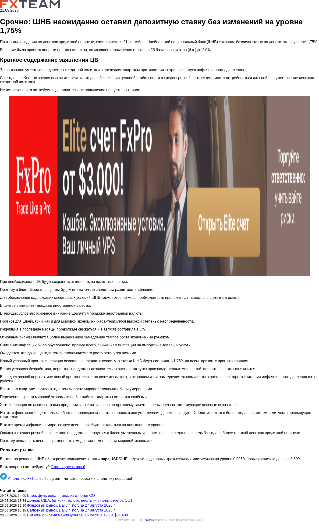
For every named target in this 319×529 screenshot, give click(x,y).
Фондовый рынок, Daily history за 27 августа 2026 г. (71, 505)
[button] (159, 186)
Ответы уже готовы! (68, 467)
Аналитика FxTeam (24, 478)
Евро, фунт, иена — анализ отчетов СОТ (62, 496)
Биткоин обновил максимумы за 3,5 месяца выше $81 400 (77, 515)
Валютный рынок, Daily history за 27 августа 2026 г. (71, 510)
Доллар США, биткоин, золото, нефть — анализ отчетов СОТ (80, 500)
